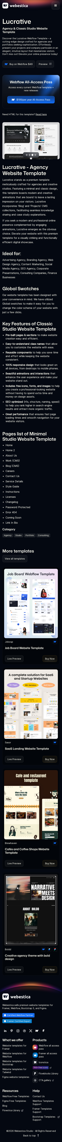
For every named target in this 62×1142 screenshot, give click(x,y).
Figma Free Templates (14, 1101)
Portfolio (30, 535)
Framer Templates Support (42, 1110)
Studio (18, 535)
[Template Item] (31, 603)
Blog (4, 1105)
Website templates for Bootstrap (14, 1063)
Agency (7, 535)
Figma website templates (15, 1077)
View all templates (15, 558)
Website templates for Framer (14, 1047)
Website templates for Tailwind (14, 1071)
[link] (5, 1031)
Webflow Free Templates (15, 1096)
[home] (15, 5)
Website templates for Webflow (14, 1055)
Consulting (43, 535)
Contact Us (39, 1096)
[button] (56, 6)
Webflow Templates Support (43, 1102)
